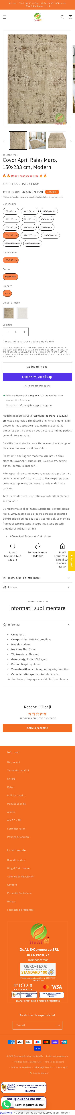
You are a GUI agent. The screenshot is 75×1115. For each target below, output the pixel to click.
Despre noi (13, 762)
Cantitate (7, 324)
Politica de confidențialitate (27, 1061)
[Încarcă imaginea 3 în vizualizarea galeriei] (57, 140)
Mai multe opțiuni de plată (37, 385)
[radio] (11, 211)
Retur (10, 787)
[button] (5, 17)
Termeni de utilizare (54, 1061)
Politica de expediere (21, 1067)
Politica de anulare (18, 836)
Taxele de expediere (21, 197)
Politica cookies (16, 803)
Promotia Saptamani (19, 893)
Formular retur (16, 828)
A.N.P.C (11, 812)
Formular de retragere (20, 909)
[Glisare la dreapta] (71, 141)
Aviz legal (62, 1067)
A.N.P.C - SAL (14, 820)
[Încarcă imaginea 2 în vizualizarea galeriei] (37, 140)
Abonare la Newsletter (20, 876)
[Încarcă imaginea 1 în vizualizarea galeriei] (18, 140)
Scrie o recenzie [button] (37, 728)
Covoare (12, 884)
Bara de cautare (16, 860)
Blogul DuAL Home (18, 868)
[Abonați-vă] (58, 1025)
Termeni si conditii (18, 770)
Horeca (11, 901)
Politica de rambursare (57, 1056)
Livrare (11, 778)
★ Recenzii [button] (71, 561)
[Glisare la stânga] (4, 141)
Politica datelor (16, 795)
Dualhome (19, 1056)
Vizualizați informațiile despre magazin (29, 405)
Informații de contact (44, 1067)
